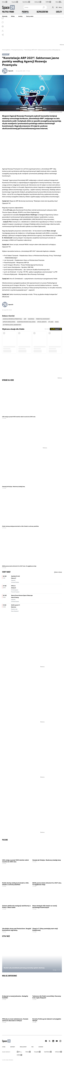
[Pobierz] (3, 31)
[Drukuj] (3, 26)
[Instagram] (60, 1041)
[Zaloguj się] (53, 7)
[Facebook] (46, 1041)
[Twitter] (49, 1041)
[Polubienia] (3, 18)
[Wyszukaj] (43, 7)
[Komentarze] (3, 22)
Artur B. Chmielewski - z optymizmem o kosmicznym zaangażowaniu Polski (33, 278)
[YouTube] (56, 1041)
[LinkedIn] (53, 1041)
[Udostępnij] (3, 35)
